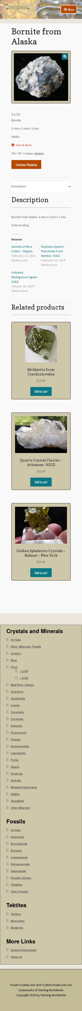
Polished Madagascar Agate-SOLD (24, 277)
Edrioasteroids (20, 864)
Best (14, 660)
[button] (65, 56)
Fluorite (15, 739)
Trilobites (17, 885)
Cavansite (17, 712)
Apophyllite (18, 698)
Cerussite (17, 719)
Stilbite (15, 794)
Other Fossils (19, 892)
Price (14, 667)
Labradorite (18, 753)
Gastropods (18, 871)
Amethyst (17, 692)
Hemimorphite (20, 746)
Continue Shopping (26, 164)
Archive (39, 153)
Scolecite (17, 774)
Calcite (15, 705)
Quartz (15, 767)
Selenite (16, 780)
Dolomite (16, 726)
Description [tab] (18, 186)
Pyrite (14, 760)
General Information (23, 950)
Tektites (16, 914)
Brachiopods (19, 844)
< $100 (24, 671)
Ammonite (17, 837)
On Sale (16, 640)
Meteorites (18, 921)
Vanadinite (17, 801)
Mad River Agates (22, 685)
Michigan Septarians (24, 787)
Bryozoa (16, 851)
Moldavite (17, 928)
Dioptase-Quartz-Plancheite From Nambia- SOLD (52, 251)
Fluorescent (18, 733)
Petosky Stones (21, 878)
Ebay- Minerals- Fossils (26, 647)
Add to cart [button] (41, 391)
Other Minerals (20, 808)
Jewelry (16, 653)
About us (16, 957)
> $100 (24, 678)
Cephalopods (19, 857)
